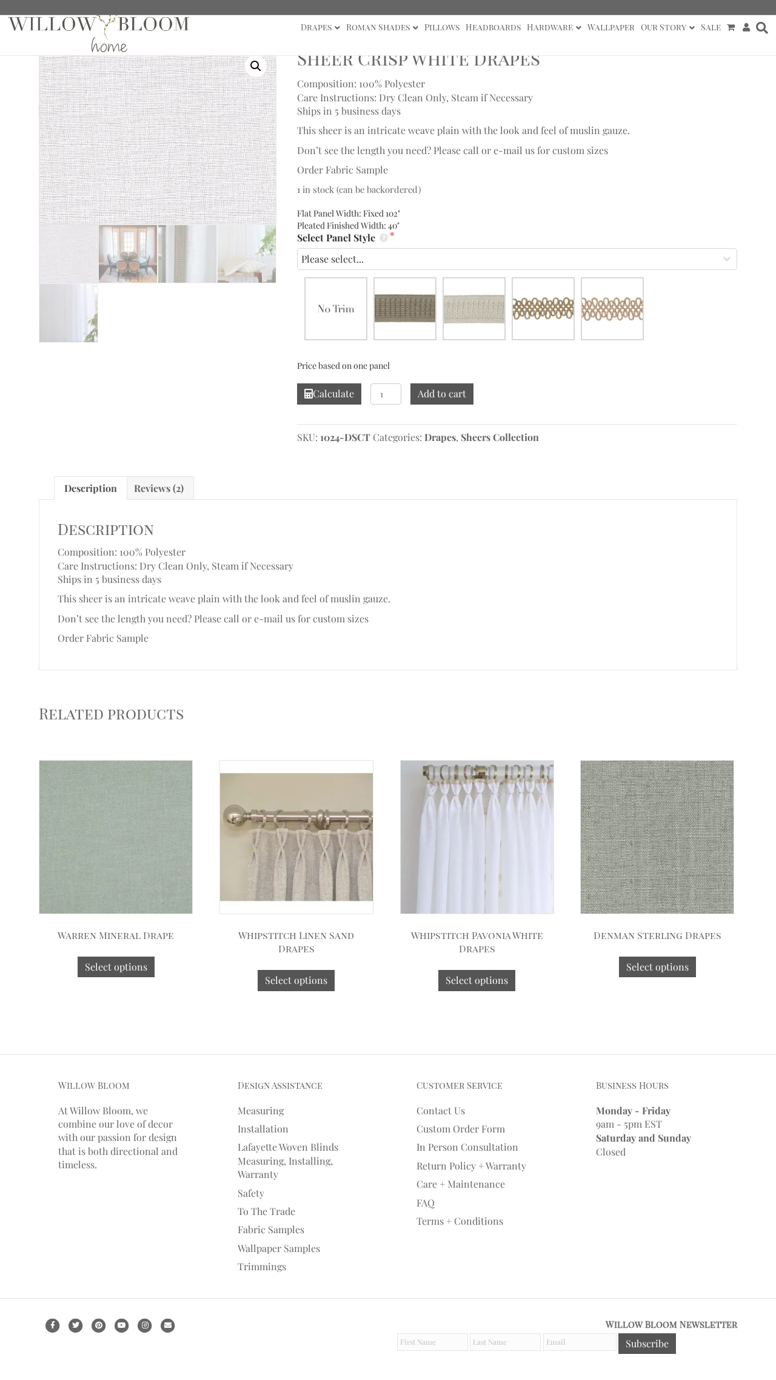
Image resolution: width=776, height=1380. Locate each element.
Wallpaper (611, 27)
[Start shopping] (732, 27)
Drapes (316, 27)
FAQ (425, 1202)
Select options (116, 966)
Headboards (493, 27)
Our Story (663, 27)
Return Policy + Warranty (471, 1165)
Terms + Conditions (459, 1220)
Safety (251, 1192)
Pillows (442, 27)
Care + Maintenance (460, 1183)
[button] (256, 66)
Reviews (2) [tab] (159, 488)
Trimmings (262, 1266)
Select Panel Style (337, 237)
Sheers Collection (500, 437)
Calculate (333, 393)
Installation (263, 1128)
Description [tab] (90, 488)
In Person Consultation (467, 1146)
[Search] (760, 28)
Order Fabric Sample (342, 169)
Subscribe (647, 1343)
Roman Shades (378, 27)
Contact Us (440, 1110)
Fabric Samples (271, 1229)
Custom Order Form (460, 1128)
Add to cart (442, 393)
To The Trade (266, 1211)
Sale (711, 27)
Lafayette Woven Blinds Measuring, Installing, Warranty (288, 1160)
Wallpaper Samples (279, 1248)
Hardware (550, 27)
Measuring (261, 1110)
